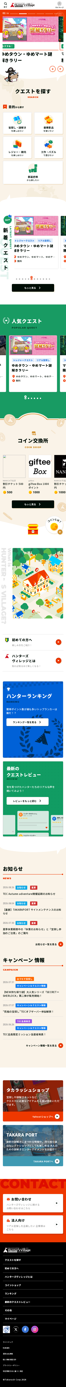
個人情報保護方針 (9, 1359)
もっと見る (30, 287)
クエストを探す (13, 1259)
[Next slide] (60, 69)
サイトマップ (8, 1342)
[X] (15, 1329)
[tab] (14, 13)
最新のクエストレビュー (17, 1301)
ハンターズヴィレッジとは (19, 1276)
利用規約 (6, 1348)
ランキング (10, 1293)
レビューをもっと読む (25, 801)
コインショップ (13, 1285)
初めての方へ (12, 1268)
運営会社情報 (8, 1353)
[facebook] (25, 1329)
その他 (8, 1310)
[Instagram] (34, 1329)
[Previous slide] (52, 69)
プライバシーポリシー (11, 1365)
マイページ (10, 1318)
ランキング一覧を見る (24, 722)
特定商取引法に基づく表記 (13, 1371)
